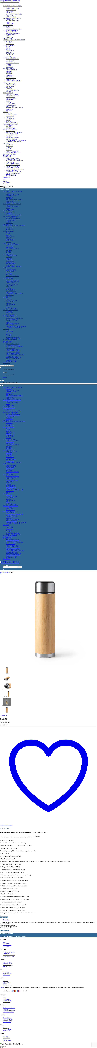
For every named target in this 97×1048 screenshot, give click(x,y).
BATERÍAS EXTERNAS (12, 163)
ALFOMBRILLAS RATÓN (13, 159)
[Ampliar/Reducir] (0, 1046)
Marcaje (5, 181)
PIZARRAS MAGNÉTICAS (13, 152)
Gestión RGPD (6, 946)
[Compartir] (3, 1046)
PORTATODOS (10, 106)
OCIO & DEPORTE (8, 93)
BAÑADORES (10, 23)
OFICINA (5, 112)
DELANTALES (10, 50)
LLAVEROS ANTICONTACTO (14, 141)
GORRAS (8, 101)
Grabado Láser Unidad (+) (10, 888)
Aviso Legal (6, 972)
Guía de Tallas (6, 182)
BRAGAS (8, 136)
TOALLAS (9, 110)
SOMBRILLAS (10, 109)
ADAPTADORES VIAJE (12, 158)
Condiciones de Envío (8, 956)
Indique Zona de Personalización (8, 894)
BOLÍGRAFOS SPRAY (12, 133)
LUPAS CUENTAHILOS (12, 151)
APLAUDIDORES (11, 78)
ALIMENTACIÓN (10, 34)
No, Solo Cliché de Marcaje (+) (11, 856)
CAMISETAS (9, 19)
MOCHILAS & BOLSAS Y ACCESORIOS (14, 40)
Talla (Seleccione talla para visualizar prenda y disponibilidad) (16, 832)
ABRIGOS (9, 7)
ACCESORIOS (10, 44)
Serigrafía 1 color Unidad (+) (11, 867)
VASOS (8, 48)
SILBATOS (9, 74)
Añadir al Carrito (4, 917)
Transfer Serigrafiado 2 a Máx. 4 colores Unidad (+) (16, 875)
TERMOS (8, 49)
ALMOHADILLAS (11, 83)
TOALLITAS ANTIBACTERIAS (14, 132)
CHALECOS (9, 15)
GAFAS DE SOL (10, 99)
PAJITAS (8, 56)
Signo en (5, 372)
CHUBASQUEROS (11, 16)
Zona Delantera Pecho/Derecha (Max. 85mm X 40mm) (15, 899)
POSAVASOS (9, 146)
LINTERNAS (9, 147)
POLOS (8, 22)
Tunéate (2, 987)
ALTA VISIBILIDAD (11, 31)
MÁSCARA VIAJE (11, 84)
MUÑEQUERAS (10, 103)
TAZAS (8, 46)
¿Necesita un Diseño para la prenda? (9, 848)
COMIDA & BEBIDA (8, 45)
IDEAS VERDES (7, 38)
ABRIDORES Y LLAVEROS (10, 124)
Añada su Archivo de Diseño (7, 840)
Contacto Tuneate (7, 945)
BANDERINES (10, 75)
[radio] (41, 832)
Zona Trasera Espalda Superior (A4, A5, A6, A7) (14, 904)
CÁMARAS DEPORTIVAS (13, 166)
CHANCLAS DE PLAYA (12, 95)
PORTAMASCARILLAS (12, 137)
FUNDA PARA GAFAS (12, 98)
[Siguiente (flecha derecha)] (2, 1047)
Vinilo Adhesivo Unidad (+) (10, 891)
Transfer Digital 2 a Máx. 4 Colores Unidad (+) (15, 880)
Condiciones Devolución (9, 955)
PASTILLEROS (10, 60)
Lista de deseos (6, 982)
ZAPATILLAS (9, 67)
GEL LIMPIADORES (11, 139)
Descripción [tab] (6, 920)
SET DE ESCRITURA (11, 122)
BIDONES (8, 52)
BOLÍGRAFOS (10, 116)
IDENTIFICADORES (11, 69)
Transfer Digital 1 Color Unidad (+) (12, 877)
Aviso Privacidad (7, 973)
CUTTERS (9, 150)
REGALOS (6, 143)
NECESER (9, 87)
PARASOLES (9, 144)
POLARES (9, 12)
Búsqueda (5, 565)
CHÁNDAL (9, 27)
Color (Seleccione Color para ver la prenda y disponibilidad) (16, 837)
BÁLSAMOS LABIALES (12, 63)
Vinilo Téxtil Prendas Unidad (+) (11, 864)
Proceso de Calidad (7, 963)
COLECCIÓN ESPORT (9, 26)
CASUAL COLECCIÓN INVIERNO (12, 6)
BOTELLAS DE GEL (11, 135)
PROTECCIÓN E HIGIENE (10, 129)
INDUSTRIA (9, 37)
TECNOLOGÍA (7, 156)
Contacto (5, 183)
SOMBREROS (10, 79)
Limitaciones (6, 953)
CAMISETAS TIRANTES (12, 21)
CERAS (8, 120)
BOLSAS (8, 42)
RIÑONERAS (9, 91)
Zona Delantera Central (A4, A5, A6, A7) (12, 902)
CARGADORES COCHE (12, 167)
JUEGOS (8, 102)
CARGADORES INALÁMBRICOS (15, 169)
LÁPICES (8, 117)
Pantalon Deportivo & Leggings (13, 29)
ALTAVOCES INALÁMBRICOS (14, 161)
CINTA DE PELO (10, 97)
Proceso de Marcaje (7, 965)
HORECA (8, 35)
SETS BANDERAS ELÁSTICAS (14, 108)
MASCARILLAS (10, 131)
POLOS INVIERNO (11, 10)
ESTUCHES (9, 121)
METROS (8, 148)
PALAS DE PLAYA (11, 105)
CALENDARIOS (10, 118)
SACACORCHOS (10, 128)
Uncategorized (6, 572)
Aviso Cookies (6, 975)
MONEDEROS (10, 86)
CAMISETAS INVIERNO (12, 8)
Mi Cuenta (5, 981)
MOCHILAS (9, 41)
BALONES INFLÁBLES (12, 94)
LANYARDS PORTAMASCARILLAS (16, 140)
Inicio (4, 179)
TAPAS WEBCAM (11, 175)
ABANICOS (9, 76)
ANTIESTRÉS (9, 61)
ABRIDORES (9, 127)
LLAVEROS (9, 125)
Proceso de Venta (7, 962)
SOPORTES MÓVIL (11, 174)
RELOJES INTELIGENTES (13, 173)
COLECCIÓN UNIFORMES (10, 30)
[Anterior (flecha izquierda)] (0, 1047)
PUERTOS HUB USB (11, 170)
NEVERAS (9, 88)
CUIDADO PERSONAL (9, 57)
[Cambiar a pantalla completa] (2, 1046)
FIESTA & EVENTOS (8, 68)
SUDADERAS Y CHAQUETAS (14, 14)
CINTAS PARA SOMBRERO (13, 80)
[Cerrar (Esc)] (5, 1046)
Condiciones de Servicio (9, 952)
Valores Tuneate (7, 966)
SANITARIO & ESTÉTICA (13, 33)
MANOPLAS (9, 55)
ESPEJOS (8, 65)
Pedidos (5, 983)
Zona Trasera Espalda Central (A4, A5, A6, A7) (13, 907)
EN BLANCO (9, 11)
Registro (5, 377)
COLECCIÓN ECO (8, 25)
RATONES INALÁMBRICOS (13, 171)
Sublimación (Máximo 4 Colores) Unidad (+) (14, 886)
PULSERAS (9, 72)
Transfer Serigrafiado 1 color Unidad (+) (13, 872)
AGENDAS (9, 113)
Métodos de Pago (7, 985)
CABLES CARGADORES (13, 165)
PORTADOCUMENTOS (12, 90)
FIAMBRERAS (10, 53)
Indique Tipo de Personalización (8, 859)
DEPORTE (9, 64)
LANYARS (9, 71)
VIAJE (4, 82)
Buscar (19, 566)
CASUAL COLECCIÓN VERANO (12, 18)
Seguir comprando (4, 930)
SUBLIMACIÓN (7, 155)
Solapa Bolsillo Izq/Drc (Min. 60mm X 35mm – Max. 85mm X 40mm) (19, 913)
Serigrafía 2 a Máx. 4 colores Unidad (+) (13, 869)
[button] (1, 573)
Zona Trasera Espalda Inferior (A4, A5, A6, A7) (13, 910)
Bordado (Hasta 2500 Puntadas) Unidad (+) (14, 883)
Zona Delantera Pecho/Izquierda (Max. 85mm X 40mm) (15, 896)
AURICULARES (10, 162)
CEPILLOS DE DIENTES (12, 59)
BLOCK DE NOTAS (11, 114)
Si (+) (5, 853)
